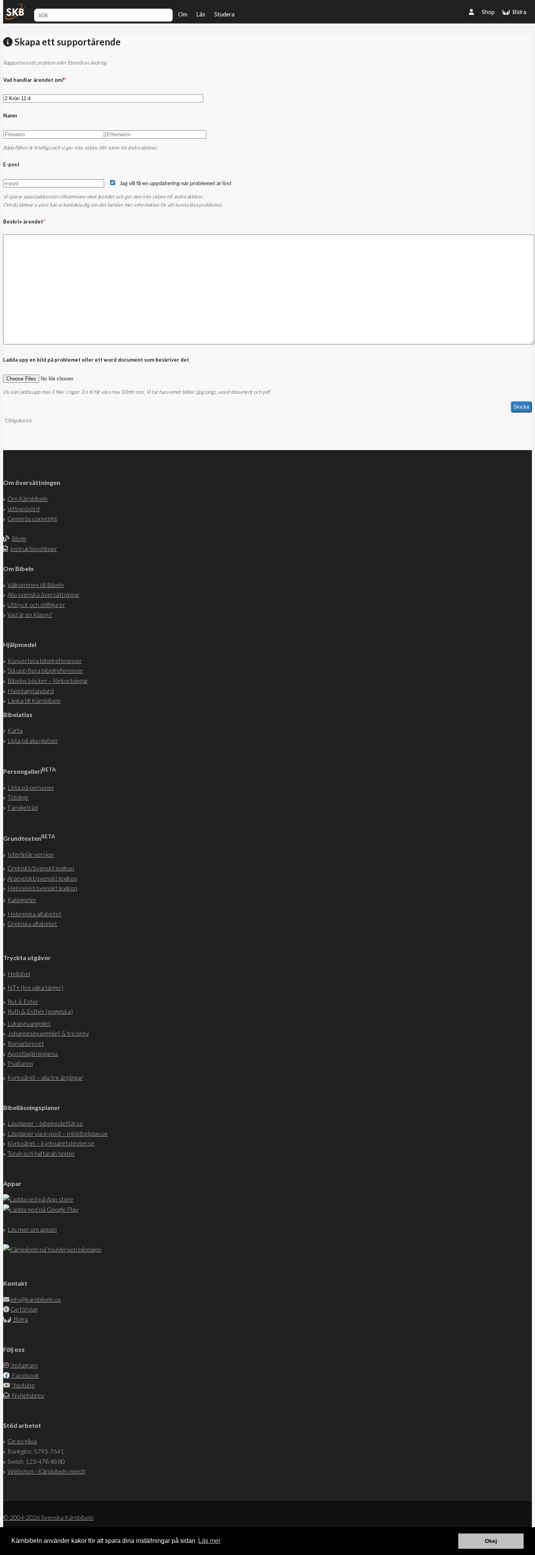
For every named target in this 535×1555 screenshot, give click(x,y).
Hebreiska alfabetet (34, 913)
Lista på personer (30, 787)
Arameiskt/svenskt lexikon (42, 878)
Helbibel (18, 973)
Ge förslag (24, 1309)
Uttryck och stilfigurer (36, 604)
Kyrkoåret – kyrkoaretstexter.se (50, 1143)
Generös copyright (32, 518)
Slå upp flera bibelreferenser (45, 670)
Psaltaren (20, 1063)
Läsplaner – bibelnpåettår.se (45, 1123)
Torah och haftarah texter (41, 1153)
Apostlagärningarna (32, 1053)
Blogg (19, 538)
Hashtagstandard (30, 690)
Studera (224, 14)
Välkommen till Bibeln (35, 584)
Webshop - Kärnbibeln (46, 1471)
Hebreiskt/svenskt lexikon (42, 888)
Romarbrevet (25, 1043)
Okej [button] (491, 1541)
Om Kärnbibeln (27, 498)
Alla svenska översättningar (43, 594)
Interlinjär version (30, 854)
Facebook (25, 1375)
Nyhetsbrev (27, 1395)
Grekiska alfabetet (32, 923)
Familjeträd (22, 807)
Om (182, 14)
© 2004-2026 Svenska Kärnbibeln (48, 1517)
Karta (15, 730)
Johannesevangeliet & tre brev (48, 1033)
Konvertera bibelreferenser (44, 660)
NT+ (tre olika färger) (35, 987)
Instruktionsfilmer (33, 548)
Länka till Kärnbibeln (34, 700)
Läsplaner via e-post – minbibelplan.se (57, 1133)
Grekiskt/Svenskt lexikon (40, 868)
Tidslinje (18, 797)
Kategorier (21, 899)
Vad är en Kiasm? (29, 614)
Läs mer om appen (32, 1229)
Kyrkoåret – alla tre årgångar (45, 1077)
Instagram (24, 1365)
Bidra (518, 11)
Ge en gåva (22, 1441)
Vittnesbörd (23, 508)
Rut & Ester (22, 1001)
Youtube (23, 1385)
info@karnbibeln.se (36, 1299)
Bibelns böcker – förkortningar (47, 680)
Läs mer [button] (209, 1540)
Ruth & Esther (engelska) (40, 1011)
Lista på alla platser (32, 740)
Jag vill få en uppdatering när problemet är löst (175, 183)
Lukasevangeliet (29, 1023)
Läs (200, 14)
